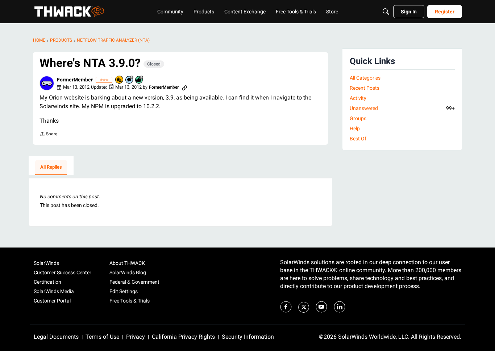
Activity (358, 98)
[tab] (51, 167)
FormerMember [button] (75, 80)
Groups (358, 118)
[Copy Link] (184, 87)
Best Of (358, 138)
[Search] (385, 11)
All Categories (365, 78)
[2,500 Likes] (139, 80)
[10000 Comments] (129, 80)
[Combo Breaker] (119, 80)
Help (355, 128)
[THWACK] (69, 11)
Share (48, 134)
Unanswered (402, 108)
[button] (46, 83)
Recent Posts (364, 88)
